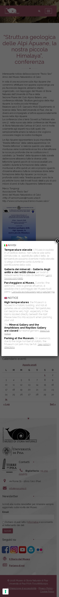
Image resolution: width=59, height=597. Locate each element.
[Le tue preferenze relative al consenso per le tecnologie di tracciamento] (5, 591)
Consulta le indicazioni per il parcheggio (33, 291)
